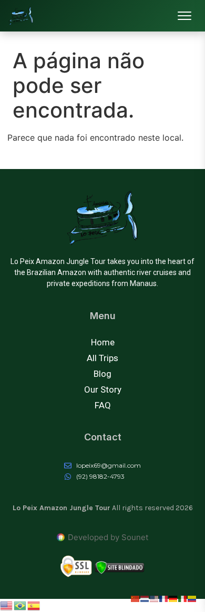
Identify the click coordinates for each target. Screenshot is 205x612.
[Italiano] (183, 598)
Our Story (102, 389)
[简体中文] (135, 598)
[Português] (20, 605)
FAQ (103, 405)
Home (103, 342)
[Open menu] (184, 15)
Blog (102, 373)
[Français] (164, 598)
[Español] (34, 605)
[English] (7, 605)
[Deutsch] (173, 598)
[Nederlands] (145, 598)
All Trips (102, 358)
